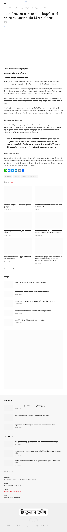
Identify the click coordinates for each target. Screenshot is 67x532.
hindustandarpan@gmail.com (13, 491)
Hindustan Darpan (14, 22)
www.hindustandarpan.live (18, 526)
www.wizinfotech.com (54, 526)
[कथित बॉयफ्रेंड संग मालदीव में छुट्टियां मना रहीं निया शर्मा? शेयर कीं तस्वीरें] (18, 246)
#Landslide (17, 176)
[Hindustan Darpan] (33, 3)
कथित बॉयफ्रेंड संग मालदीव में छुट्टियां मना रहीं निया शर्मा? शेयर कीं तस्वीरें (17, 258)
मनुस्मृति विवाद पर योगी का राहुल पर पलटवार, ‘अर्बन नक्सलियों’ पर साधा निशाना (35, 301)
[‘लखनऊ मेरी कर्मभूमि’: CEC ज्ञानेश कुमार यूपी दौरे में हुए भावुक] (18, 194)
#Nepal (24, 176)
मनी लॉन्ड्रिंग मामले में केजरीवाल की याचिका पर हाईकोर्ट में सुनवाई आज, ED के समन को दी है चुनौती (38, 452)
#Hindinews (8, 176)
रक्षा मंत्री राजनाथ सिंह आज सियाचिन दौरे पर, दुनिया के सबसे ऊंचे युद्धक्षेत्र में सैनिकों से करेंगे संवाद (37, 461)
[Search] (62, 3)
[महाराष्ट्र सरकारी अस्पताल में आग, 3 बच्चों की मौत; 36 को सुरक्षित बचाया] (8, 313)
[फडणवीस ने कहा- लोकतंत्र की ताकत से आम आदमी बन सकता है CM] (49, 194)
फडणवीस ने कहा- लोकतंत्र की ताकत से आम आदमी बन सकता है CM (48, 206)
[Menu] (5, 3)
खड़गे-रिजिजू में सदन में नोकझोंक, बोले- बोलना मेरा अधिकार (17, 232)
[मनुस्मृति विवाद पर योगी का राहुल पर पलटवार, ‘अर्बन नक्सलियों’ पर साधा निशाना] (8, 303)
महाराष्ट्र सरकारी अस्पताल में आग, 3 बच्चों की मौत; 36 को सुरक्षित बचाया (33, 311)
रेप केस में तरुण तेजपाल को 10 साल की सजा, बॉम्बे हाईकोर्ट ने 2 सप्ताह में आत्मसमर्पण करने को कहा (48, 232)
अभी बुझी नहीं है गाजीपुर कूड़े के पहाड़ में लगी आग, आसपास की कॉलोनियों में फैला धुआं (36, 442)
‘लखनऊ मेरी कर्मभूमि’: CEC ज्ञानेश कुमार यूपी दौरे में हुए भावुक (17, 206)
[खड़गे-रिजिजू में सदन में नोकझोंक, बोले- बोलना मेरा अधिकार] (18, 220)
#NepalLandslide (32, 176)
